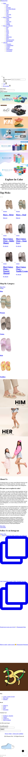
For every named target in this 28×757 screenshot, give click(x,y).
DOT (7, 38)
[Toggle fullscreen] (2, 755)
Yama (7, 16)
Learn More (3, 527)
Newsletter (5, 709)
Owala (7, 48)
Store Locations (7, 720)
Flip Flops (8, 21)
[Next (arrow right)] (2, 756)
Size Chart (5, 698)
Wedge (8, 23)
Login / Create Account (9, 696)
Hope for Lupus (10, 39)
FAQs (4, 707)
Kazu (7, 11)
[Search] (4, 81)
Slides (4, 3)
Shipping (5, 699)
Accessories (9, 51)
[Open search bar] (4, 78)
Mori (7, 4)
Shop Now (2, 287)
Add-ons (5, 42)
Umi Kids (8, 14)
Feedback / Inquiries (8, 715)
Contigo (8, 46)
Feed (4, 708)
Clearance (8, 44)
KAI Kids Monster (10, 9)
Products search (7, 79)
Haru (7, 10)
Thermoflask (9, 49)
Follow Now (3, 534)
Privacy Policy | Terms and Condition (14, 733)
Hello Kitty (9, 37)
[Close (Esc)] (5, 755)
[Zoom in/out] (0, 755)
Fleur (7, 35)
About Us (5, 705)
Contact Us (6, 718)
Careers (5, 717)
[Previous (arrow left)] (0, 756)
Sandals (8, 24)
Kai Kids (8, 7)
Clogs (7, 20)
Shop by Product (7, 17)
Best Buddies (9, 41)
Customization (9, 45)
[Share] (3, 755)
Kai (7, 6)
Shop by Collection (8, 25)
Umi (7, 13)
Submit (2, 729)
